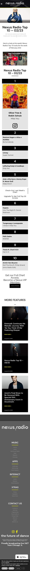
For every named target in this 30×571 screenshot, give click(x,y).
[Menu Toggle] (1, 4)
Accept (4, 568)
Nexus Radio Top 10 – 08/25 (13, 361)
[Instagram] (13, 532)
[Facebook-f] (17, 532)
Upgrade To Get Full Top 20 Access (15, 197)
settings (18, 565)
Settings (18, 568)
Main (25, 36)
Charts (20, 36)
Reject (11, 568)
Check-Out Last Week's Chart (15, 191)
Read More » (7, 334)
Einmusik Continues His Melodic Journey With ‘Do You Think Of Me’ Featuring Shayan (14, 326)
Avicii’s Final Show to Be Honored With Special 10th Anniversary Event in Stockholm (13, 397)
